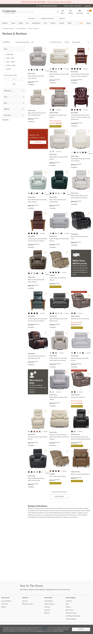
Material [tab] (6, 109)
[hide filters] (6, 42)
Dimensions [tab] (7, 90)
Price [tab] (5, 49)
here (62, 631)
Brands (89, 23)
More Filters (5, 119)
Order (4, 604)
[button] (63, 12)
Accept (81, 629)
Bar (27, 23)
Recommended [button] (76, 42)
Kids (45, 23)
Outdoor (53, 23)
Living (13, 23)
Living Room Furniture (8, 28)
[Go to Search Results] (57, 11)
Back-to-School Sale (55, 121)
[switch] (32, 42)
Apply (14, 84)
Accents (61, 23)
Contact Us (88, 6)
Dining (20, 23)
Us (25, 601)
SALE (81, 23)
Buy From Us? (27, 604)
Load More (59, 496)
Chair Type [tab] (7, 115)
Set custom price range (10, 75)
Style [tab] (5, 103)
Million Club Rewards (47, 18)
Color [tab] (5, 97)
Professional (31, 18)
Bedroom (5, 23)
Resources (62, 18)
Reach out (32, 392)
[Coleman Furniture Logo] (9, 13)
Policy (69, 610)
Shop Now (38, 142)
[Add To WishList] (45, 48)
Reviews (71, 619)
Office (69, 23)
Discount (49, 604)
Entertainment (36, 23)
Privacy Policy (40, 631)
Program (48, 601)
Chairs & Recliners (21, 28)
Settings (6, 601)
